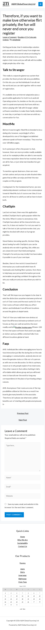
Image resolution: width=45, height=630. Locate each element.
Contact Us (22, 546)
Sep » (24, 609)
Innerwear (22, 575)
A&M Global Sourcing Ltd (23, 4)
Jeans (22, 569)
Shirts (22, 572)
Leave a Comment (10, 37)
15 (5, 599)
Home (22, 537)
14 (39, 596)
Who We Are (22, 540)
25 (22, 602)
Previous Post (22, 413)
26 (28, 602)
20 (34, 599)
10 (16, 596)
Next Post (23, 420)
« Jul (21, 609)
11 (22, 596)
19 (28, 599)
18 (22, 599)
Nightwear (22, 579)
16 (11, 599)
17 (16, 599)
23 (11, 602)
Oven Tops (22, 582)
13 (34, 596)
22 (5, 602)
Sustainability (22, 543)
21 (39, 599)
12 (28, 596)
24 (16, 602)
